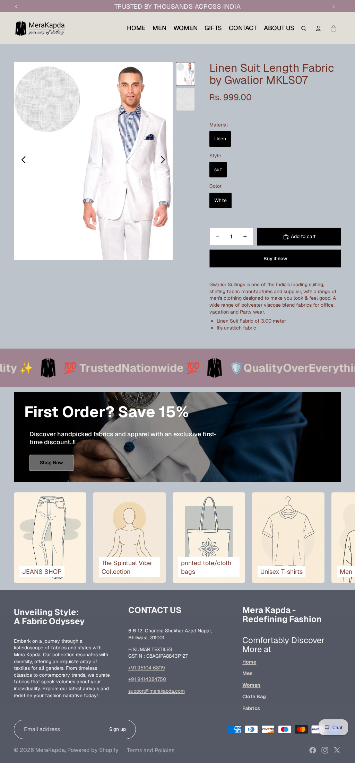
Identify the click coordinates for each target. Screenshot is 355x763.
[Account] (318, 28)
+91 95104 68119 (146, 668)
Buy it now (275, 258)
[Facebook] (313, 750)
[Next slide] (165, 160)
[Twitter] (337, 750)
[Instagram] (325, 750)
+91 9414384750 (147, 679)
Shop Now (51, 462)
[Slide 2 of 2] (185, 99)
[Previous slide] (21, 160)
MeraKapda (50, 750)
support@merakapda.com (156, 691)
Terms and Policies (150, 750)
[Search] (303, 28)
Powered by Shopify (93, 750)
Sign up (117, 729)
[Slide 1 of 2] (185, 74)
